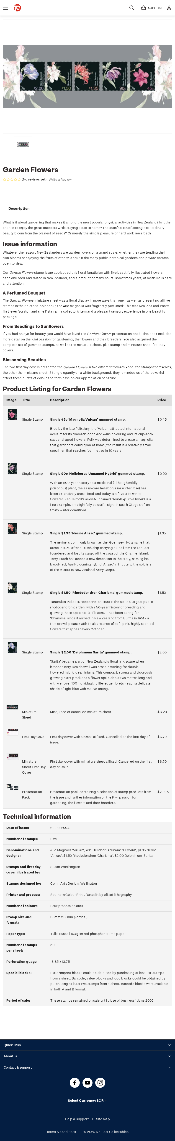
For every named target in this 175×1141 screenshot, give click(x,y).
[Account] (169, 8)
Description (19, 208)
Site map (103, 1119)
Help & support (77, 1119)
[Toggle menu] (5, 7)
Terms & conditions (61, 1132)
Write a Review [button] (60, 179)
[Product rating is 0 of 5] (12, 179)
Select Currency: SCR (86, 1100)
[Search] (132, 8)
